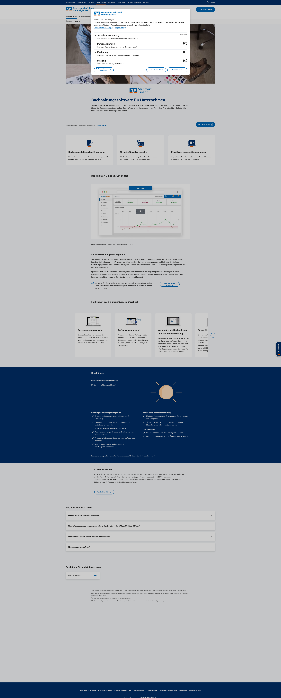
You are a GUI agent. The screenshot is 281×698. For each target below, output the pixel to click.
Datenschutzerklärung (103, 28)
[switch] (185, 43)
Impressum (119, 28)
